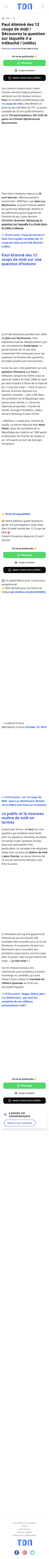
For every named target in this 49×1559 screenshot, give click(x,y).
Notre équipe (24, 1529)
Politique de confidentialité (24, 1535)
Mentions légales (24, 1532)
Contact (24, 1526)
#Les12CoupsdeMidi (17, 514)
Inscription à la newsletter (24, 1523)
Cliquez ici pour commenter (19, 1123)
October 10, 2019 (36, 727)
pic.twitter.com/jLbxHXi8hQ (28, 592)
